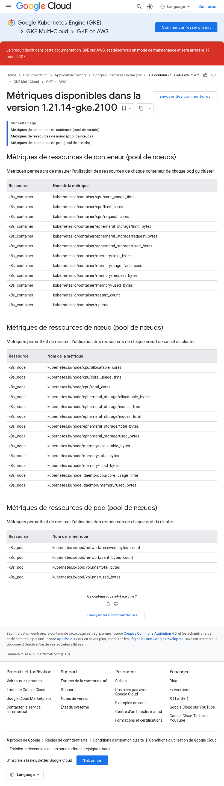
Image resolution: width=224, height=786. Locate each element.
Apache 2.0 (66, 639)
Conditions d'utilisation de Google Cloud (183, 740)
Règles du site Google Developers (156, 639)
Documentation (35, 75)
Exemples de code (131, 703)
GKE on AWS (92, 31)
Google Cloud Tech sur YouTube (189, 718)
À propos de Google (23, 740)
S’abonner (92, 760)
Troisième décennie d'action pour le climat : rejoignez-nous (60, 749)
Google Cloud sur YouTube (192, 707)
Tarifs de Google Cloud (26, 690)
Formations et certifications (139, 720)
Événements (180, 690)
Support (68, 690)
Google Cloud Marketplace (29, 698)
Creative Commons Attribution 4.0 (150, 633)
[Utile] (205, 75)
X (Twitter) (179, 698)
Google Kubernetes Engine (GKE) (59, 22)
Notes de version (75, 698)
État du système (75, 707)
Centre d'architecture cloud (138, 711)
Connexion (207, 6)
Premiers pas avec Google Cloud (131, 692)
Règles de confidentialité (66, 740)
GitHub (121, 681)
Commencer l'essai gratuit (186, 27)
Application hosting (70, 75)
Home (11, 75)
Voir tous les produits (25, 681)
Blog (173, 681)
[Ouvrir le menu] (8, 6)
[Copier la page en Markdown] (141, 108)
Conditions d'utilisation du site (118, 740)
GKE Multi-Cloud (47, 31)
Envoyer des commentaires (185, 96)
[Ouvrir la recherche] (139, 6)
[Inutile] (213, 75)
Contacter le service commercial (24, 709)
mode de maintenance (156, 50)
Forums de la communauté (84, 681)
